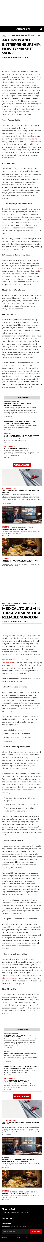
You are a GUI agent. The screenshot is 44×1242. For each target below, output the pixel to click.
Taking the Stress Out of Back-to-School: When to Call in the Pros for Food (21, 435)
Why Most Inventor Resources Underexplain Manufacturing (16, 449)
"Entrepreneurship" (11, 402)
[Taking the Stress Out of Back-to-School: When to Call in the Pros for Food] (22, 547)
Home (4, 35)
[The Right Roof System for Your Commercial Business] (22, 477)
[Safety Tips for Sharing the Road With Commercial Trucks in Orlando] (22, 514)
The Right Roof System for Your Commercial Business (17, 404)
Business (7, 420)
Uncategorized (9, 446)
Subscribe (36, 1231)
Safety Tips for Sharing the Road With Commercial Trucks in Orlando (20, 422)
